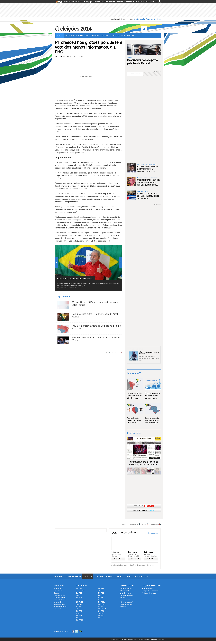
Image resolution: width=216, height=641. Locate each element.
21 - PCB (79, 593)
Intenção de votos (148, 588)
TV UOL (136, 2)
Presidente (57, 588)
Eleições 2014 (75, 28)
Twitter (76, 631)
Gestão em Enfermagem (137, 565)
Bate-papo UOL (141, 576)
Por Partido (81, 586)
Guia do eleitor (127, 35)
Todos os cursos (153, 533)
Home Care (150, 565)
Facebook (73, 631)
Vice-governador (59, 604)
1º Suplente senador (60, 606)
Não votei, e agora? (126, 602)
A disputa (123, 606)
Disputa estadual (71, 35)
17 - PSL (101, 600)
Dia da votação (125, 600)
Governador (58, 591)
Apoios (104, 35)
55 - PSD (101, 593)
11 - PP (78, 606)
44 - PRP (79, 618)
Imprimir (106, 353)
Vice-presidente (59, 602)
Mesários (123, 609)
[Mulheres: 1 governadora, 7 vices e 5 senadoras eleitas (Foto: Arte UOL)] (157, 473)
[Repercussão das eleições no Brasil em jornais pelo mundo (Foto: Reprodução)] (150, 473)
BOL (142, 2)
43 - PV (100, 618)
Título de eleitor (125, 591)
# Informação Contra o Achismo (147, 19)
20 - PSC (101, 591)
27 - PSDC (101, 597)
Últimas (59, 35)
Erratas (144, 524)
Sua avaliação (115, 35)
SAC (80, 1)
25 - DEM (79, 588)
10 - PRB (79, 615)
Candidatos (59, 586)
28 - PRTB (79, 620)
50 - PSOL (101, 602)
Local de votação (125, 593)
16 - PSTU (101, 604)
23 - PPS (79, 611)
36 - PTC (101, 613)
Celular (80, 631)
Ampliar (115, 247)
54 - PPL (79, 609)
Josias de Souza (78, 108)
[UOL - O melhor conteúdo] (58, 2)
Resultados (84, 35)
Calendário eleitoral (126, 588)
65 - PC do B (80, 591)
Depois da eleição (126, 604)
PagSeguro (149, 2)
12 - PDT (79, 597)
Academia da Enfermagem (119, 565)
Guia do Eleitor (127, 586)
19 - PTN (101, 615)
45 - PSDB (101, 595)
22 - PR (78, 613)
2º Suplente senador (60, 609)
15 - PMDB (79, 602)
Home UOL (58, 576)
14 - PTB (101, 611)
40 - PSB (101, 588)
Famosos (128, 2)
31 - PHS (79, 600)
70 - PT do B (102, 609)
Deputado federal (59, 595)
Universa (119, 2)
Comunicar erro (116, 353)
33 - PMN (79, 604)
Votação (122, 597)
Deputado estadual (60, 597)
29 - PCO (79, 595)
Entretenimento (73, 576)
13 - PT (100, 606)
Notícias (97, 2)
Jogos (129, 576)
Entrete (112, 2)
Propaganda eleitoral (126, 595)
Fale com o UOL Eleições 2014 (129, 524)
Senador (57, 593)
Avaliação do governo (149, 593)
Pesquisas (96, 35)
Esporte (104, 2)
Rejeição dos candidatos (150, 591)
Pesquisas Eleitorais (151, 586)
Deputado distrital (59, 600)
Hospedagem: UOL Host (157, 639)
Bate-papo (88, 2)
